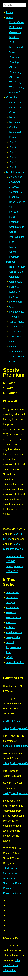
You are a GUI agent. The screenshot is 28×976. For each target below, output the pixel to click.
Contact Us (12, 607)
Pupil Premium (14, 632)
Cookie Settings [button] (12, 893)
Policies (10, 627)
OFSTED (11, 622)
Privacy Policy (11, 888)
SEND (9, 657)
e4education (10, 868)
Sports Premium (15, 662)
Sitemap (19, 883)
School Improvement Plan (13, 647)
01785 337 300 (11, 721)
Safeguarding (13, 637)
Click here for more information (11, 965)
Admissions (12, 592)
